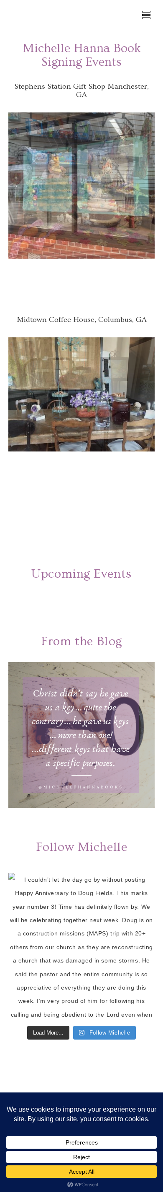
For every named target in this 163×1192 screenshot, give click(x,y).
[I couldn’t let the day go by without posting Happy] (81, 948)
